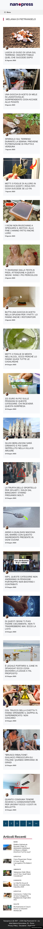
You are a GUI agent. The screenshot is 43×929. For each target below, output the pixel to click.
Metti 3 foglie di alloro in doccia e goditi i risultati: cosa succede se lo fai (20, 186)
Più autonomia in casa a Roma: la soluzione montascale (22, 908)
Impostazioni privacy (36, 927)
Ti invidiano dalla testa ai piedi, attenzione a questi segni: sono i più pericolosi (21, 272)
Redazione (31, 925)
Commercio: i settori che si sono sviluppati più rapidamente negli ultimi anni (22, 897)
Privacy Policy (13, 925)
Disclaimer (22, 925)
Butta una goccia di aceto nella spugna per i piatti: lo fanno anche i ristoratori (21, 314)
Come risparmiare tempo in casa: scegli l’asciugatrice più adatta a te (23, 862)
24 (29, 823)
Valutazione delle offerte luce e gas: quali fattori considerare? (22, 874)
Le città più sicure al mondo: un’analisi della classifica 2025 (22, 885)
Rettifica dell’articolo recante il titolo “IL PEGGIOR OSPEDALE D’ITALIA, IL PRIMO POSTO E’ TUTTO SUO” (22, 848)
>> (36, 823)
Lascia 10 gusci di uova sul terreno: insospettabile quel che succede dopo (20, 55)
